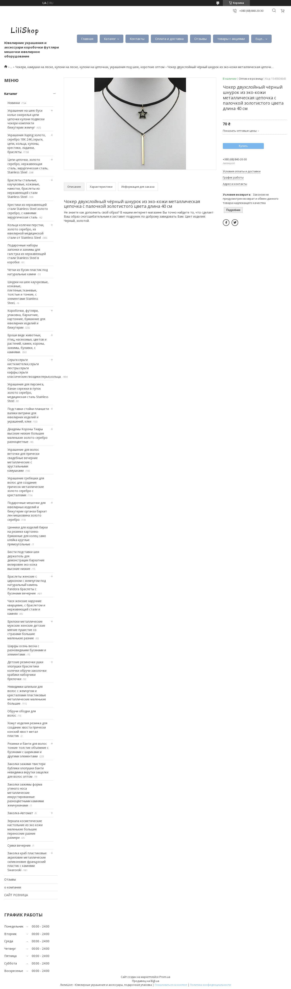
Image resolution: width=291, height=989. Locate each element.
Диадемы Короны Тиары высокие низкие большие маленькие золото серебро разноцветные (27, 435)
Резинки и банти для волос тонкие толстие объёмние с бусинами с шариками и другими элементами (28, 750)
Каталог (110, 39)
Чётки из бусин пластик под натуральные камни (27, 272)
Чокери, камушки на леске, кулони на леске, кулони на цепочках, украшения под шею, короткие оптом (89, 67)
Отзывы (200, 39)
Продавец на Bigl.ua (145, 981)
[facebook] (226, 222)
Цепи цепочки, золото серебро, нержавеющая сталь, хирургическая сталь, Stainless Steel (27, 166)
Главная (87, 39)
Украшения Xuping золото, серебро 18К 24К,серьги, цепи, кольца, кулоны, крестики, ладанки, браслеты (26, 143)
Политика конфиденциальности (210, 985)
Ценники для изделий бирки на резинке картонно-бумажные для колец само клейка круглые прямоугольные (27, 535)
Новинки (13, 103)
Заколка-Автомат (20, 813)
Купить (243, 146)
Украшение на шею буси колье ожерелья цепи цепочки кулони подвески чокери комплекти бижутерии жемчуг (26, 118)
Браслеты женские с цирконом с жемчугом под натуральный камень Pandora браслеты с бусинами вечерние (26, 584)
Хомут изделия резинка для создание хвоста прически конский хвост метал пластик (27, 729)
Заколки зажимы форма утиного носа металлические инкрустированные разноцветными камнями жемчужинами (25, 794)
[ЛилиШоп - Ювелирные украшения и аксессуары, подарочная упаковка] (23, 30)
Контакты (137, 39)
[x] (235, 222)
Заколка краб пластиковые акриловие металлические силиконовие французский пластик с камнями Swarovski (27, 861)
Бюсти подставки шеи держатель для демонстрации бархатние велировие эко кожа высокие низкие (26, 560)
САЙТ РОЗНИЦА (16, 895)
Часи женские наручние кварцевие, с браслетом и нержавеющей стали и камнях (26, 607)
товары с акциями (231, 39)
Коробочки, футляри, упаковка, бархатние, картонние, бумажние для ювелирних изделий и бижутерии (26, 319)
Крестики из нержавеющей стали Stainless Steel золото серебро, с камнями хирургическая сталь (27, 211)
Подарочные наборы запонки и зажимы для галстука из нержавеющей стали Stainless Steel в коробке (26, 253)
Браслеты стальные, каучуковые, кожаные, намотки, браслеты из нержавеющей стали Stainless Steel (23, 188)
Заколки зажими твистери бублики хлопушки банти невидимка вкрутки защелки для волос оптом (27, 770)
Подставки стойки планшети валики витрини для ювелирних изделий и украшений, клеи (28, 415)
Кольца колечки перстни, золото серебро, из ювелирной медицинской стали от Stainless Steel (25, 231)
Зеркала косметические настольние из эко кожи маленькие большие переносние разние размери (25, 829)
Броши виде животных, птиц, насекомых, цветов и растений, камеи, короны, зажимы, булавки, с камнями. (26, 343)
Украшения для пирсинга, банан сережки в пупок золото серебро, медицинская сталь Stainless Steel (27, 392)
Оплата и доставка (169, 39)
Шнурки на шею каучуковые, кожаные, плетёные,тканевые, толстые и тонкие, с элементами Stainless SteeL (28, 292)
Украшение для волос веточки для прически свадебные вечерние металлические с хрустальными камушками (23, 460)
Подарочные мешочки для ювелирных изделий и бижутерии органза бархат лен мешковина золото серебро (27, 511)
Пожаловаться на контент (171, 985)
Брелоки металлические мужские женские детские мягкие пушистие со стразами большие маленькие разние (26, 629)
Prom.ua (164, 977)
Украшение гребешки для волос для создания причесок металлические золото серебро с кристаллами (25, 486)
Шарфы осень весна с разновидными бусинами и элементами (26, 650)
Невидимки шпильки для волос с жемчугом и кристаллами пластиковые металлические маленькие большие (26, 695)
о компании (12, 887)
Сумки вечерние (19, 845)
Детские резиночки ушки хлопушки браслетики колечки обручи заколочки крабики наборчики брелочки (26, 670)
